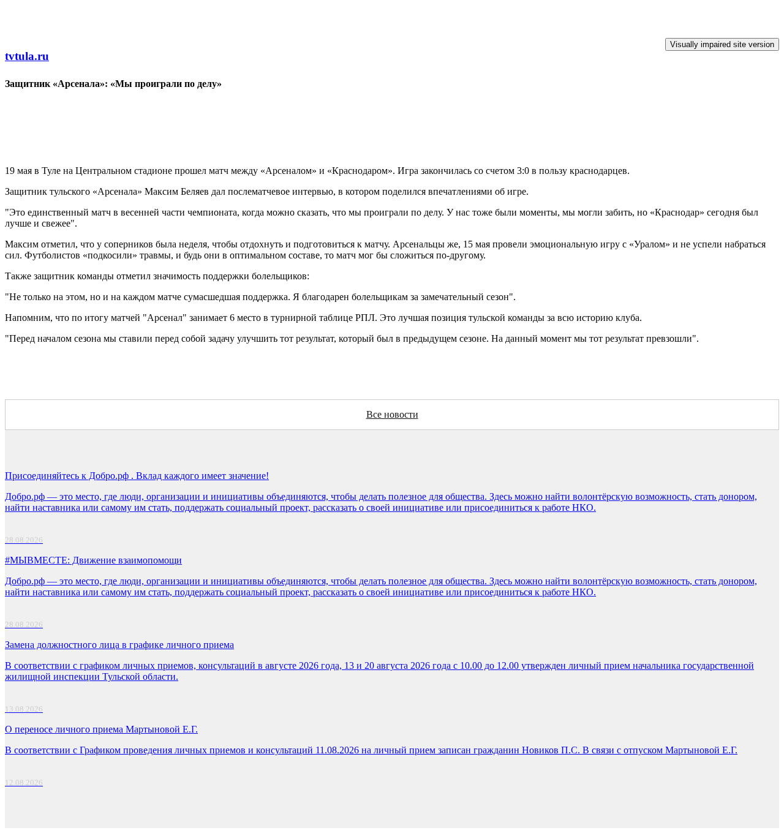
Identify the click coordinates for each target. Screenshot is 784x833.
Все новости (392, 414)
